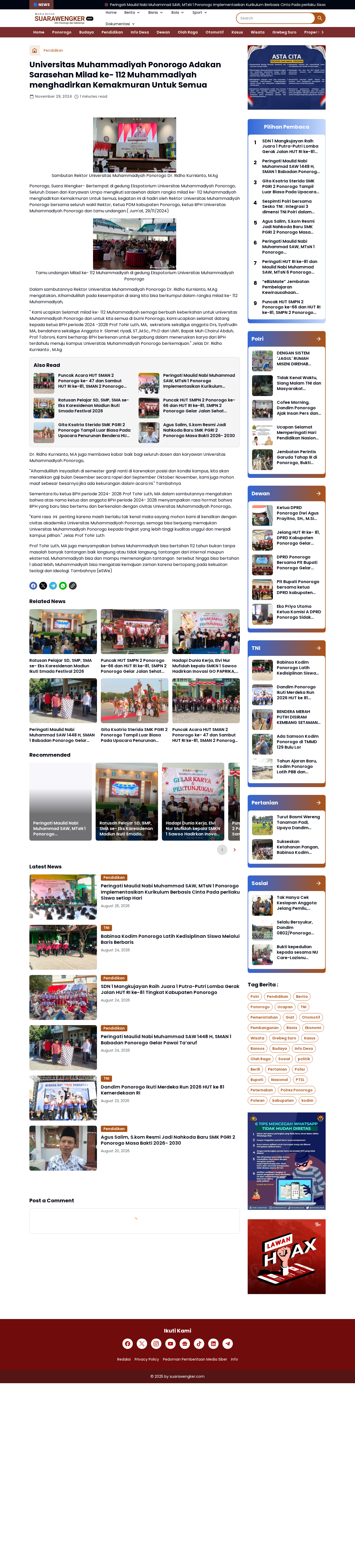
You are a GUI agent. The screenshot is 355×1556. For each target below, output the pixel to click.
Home (111, 12)
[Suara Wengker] (63, 18)
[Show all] (318, 339)
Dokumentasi (118, 24)
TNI (106, 927)
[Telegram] (53, 586)
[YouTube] (170, 1344)
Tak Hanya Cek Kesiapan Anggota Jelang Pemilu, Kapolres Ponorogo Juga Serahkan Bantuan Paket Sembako (297, 903)
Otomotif (215, 32)
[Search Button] (320, 18)
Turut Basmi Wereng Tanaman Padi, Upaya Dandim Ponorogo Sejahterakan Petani (298, 822)
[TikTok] (199, 1344)
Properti (312, 32)
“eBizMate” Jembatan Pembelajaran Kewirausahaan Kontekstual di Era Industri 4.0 (290, 287)
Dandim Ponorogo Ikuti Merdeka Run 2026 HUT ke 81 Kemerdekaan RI (162, 1090)
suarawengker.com (187, 1376)
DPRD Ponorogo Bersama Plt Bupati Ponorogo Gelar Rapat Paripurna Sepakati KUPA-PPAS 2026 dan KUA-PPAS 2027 (299, 563)
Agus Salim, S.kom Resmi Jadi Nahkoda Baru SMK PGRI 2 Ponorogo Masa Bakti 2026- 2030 (199, 430)
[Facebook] (33, 586)
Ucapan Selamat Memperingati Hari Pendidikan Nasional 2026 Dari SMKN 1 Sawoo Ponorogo (298, 433)
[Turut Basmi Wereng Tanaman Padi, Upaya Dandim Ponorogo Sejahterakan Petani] (262, 824)
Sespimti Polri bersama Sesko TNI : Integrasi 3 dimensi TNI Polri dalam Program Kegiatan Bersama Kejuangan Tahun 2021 (291, 207)
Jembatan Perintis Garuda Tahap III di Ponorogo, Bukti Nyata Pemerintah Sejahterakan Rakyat (297, 457)
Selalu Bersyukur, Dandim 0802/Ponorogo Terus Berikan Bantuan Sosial (295, 928)
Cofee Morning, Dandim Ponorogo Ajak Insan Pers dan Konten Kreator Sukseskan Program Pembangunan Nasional (298, 408)
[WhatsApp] (63, 586)
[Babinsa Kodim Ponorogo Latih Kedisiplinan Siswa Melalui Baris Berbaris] (63, 947)
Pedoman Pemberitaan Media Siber (195, 1359)
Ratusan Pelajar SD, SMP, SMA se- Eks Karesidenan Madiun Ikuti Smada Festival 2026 (93, 406)
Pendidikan (112, 32)
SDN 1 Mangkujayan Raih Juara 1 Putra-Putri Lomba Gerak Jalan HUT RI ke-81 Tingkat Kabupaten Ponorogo (170, 989)
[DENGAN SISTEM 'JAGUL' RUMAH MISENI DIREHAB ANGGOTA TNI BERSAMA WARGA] (262, 361)
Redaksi (124, 1359)
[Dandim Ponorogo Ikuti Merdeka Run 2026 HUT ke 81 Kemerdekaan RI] (63, 1098)
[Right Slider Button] (320, 32)
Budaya (86, 32)
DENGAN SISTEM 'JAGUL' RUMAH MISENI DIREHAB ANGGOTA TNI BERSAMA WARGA (295, 359)
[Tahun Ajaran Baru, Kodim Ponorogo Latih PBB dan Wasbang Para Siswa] (262, 769)
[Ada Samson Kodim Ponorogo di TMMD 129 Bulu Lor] (262, 744)
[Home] (34, 50)
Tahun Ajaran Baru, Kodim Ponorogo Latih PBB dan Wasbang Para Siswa (297, 767)
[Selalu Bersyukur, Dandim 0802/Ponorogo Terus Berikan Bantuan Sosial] (262, 930)
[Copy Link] (73, 586)
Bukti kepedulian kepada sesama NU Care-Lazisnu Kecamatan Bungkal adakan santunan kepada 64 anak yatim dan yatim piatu (298, 952)
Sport (197, 12)
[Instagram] (156, 1344)
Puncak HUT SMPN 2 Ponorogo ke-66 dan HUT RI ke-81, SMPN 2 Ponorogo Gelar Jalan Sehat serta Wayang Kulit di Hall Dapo (199, 406)
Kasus (237, 32)
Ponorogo (61, 32)
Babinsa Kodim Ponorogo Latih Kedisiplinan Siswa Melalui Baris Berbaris (170, 939)
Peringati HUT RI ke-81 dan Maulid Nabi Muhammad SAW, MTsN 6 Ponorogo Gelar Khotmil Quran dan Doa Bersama (289, 267)
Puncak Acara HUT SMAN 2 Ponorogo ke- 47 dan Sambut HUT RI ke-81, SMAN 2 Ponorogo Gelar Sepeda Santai (91, 381)
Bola (175, 12)
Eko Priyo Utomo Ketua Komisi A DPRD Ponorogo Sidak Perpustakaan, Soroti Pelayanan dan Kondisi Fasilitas (299, 612)
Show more (134, 1183)
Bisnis (153, 12)
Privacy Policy (147, 1359)
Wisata (258, 32)
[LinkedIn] (213, 1344)
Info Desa (140, 32)
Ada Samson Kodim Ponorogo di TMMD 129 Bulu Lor (298, 742)
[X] (43, 586)
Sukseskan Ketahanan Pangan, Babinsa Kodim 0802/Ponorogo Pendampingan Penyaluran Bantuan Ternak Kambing (298, 847)
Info (234, 1359)
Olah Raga (188, 32)
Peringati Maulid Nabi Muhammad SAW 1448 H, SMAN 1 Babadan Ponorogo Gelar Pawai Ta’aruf (62, 735)
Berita (129, 12)
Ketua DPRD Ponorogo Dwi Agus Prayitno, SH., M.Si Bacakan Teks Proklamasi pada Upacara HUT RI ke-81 (298, 513)
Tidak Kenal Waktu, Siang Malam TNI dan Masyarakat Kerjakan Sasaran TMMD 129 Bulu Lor (299, 383)
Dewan (163, 32)
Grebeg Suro (284, 32)
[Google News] (185, 1344)
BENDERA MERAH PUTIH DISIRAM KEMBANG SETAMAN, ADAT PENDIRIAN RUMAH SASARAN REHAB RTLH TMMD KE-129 (298, 717)
